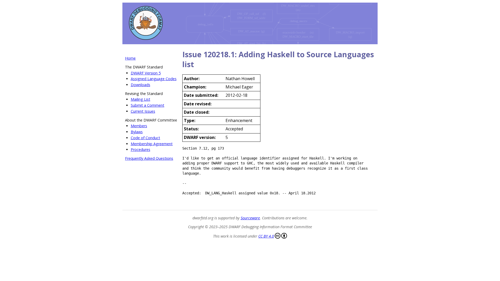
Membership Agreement (152, 143)
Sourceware (250, 217)
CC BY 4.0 (266, 236)
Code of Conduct (145, 137)
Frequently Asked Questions (149, 158)
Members (139, 125)
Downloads (140, 84)
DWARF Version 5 (146, 73)
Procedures (140, 149)
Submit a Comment (147, 105)
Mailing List (140, 99)
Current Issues (143, 111)
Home (130, 58)
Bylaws (137, 131)
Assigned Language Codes (154, 78)
